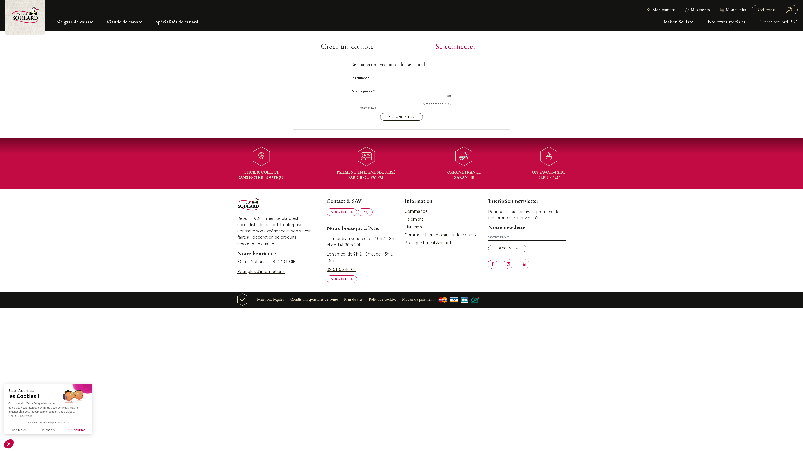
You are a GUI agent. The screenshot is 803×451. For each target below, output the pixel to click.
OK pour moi (77, 430)
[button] (9, 444)
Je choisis (48, 430)
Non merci (19, 430)
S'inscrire (401, 261)
